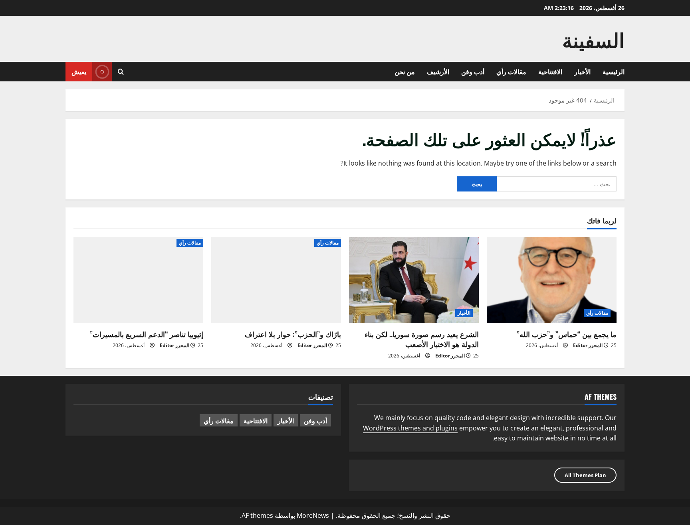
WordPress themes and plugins (410, 428)
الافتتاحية (550, 71)
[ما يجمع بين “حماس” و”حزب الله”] (552, 280)
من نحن (405, 71)
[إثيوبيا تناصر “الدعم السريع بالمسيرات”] (138, 280)
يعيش (78, 71)
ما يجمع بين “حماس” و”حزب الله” (567, 334)
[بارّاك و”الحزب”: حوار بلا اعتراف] (276, 280)
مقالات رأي (511, 71)
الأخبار (582, 71)
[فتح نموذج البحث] (121, 71)
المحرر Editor (588, 345)
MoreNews (313, 515)
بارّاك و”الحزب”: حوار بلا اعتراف (293, 334)
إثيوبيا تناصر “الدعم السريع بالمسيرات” (146, 334)
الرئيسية (614, 71)
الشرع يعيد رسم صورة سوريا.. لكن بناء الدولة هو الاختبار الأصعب (422, 339)
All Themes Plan (585, 475)
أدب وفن (472, 71)
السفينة (593, 38)
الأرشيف (438, 71)
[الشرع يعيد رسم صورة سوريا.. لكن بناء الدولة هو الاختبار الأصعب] (414, 280)
